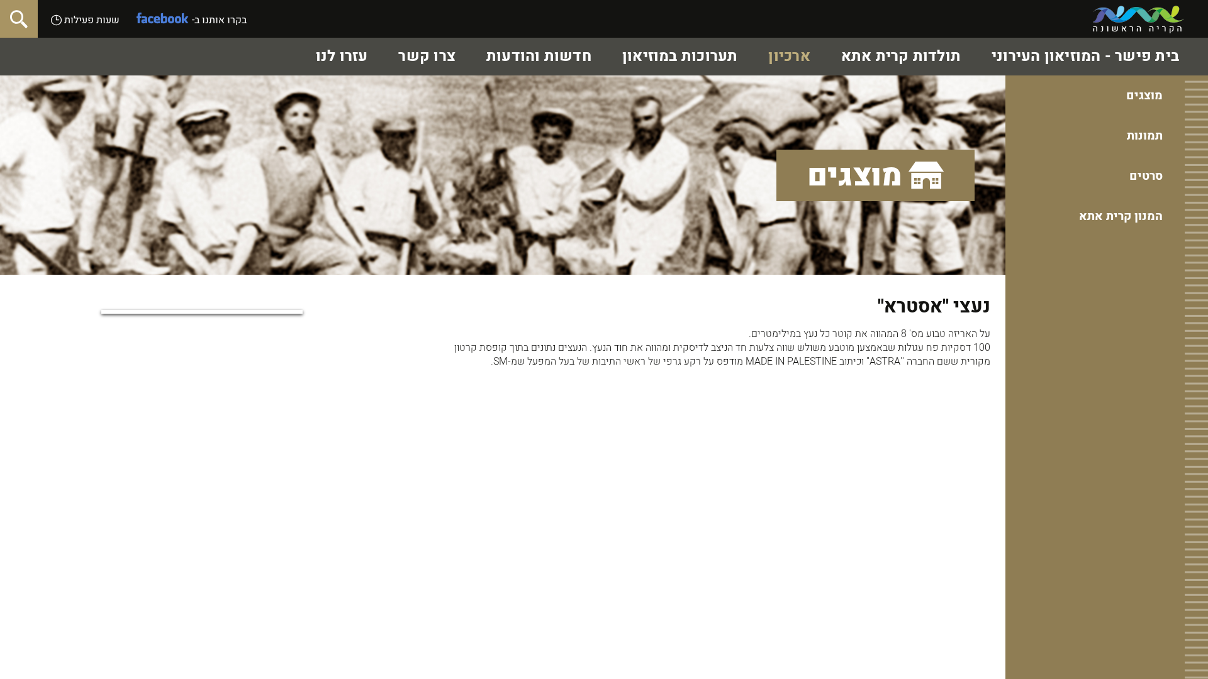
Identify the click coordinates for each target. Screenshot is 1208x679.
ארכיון (789, 56)
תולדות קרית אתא (901, 56)
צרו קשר (427, 56)
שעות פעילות (91, 20)
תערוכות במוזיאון (680, 56)
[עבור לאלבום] (202, 312)
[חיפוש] (19, 19)
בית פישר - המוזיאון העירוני (1085, 56)
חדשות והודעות (538, 56)
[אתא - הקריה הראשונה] (1138, 19)
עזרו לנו (342, 56)
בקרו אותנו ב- (219, 20)
